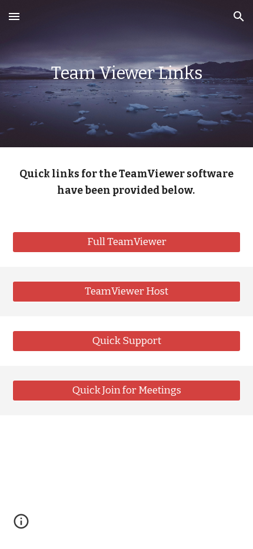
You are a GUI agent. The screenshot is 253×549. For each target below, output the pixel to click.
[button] (14, 16)
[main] (126, 74)
